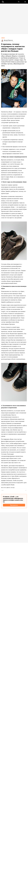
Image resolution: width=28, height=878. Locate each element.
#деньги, (9, 487)
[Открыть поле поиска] (18, 1)
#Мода (13, 487)
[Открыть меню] (25, 1)
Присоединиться (14, 505)
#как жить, (4, 487)
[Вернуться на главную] (3, 1)
